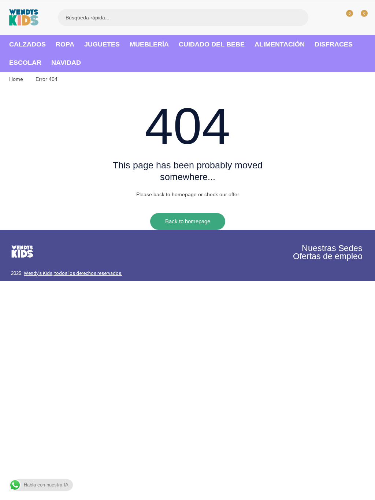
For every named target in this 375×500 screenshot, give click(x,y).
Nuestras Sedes (332, 248)
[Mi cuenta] (330, 18)
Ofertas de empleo (328, 256)
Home (16, 79)
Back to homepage (187, 221)
